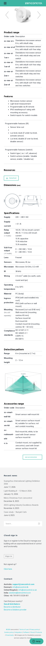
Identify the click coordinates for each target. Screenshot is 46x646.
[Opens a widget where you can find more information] (36, 641)
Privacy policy (34, 629)
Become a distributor (12, 607)
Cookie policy (8, 632)
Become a (15, 610)
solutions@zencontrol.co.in (20, 593)
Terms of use (23, 629)
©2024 (8, 629)
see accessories (31, 457)
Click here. (8, 569)
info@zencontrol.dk (20, 587)
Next (39, 14)
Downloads (10, 635)
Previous (7, 14)
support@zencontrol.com (23, 584)
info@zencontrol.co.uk (28, 590)
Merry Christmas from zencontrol (18, 498)
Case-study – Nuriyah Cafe (15, 512)
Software (26, 632)
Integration (18, 632)
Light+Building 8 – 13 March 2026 (18, 491)
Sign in (8, 556)
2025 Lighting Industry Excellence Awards (21, 505)
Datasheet (12, 178)
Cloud (32, 632)
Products (39, 632)
